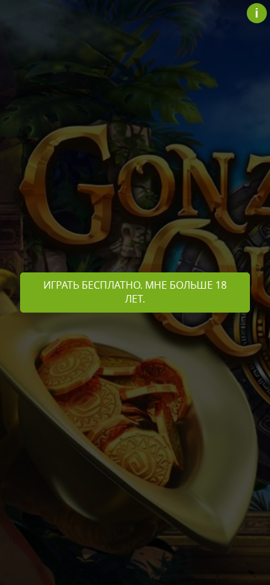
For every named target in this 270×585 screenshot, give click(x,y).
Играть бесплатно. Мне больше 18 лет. (135, 292)
